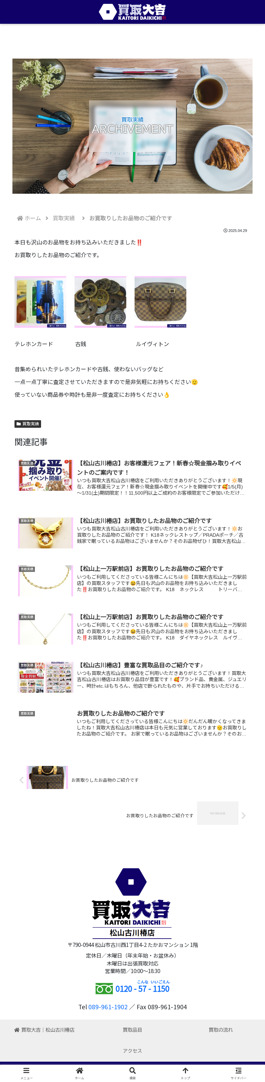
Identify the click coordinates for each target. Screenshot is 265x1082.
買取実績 (30, 424)
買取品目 (132, 1030)
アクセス (132, 1051)
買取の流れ (221, 1030)
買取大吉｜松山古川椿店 (48, 1030)
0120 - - (142, 988)
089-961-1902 (108, 1006)
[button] (244, 944)
